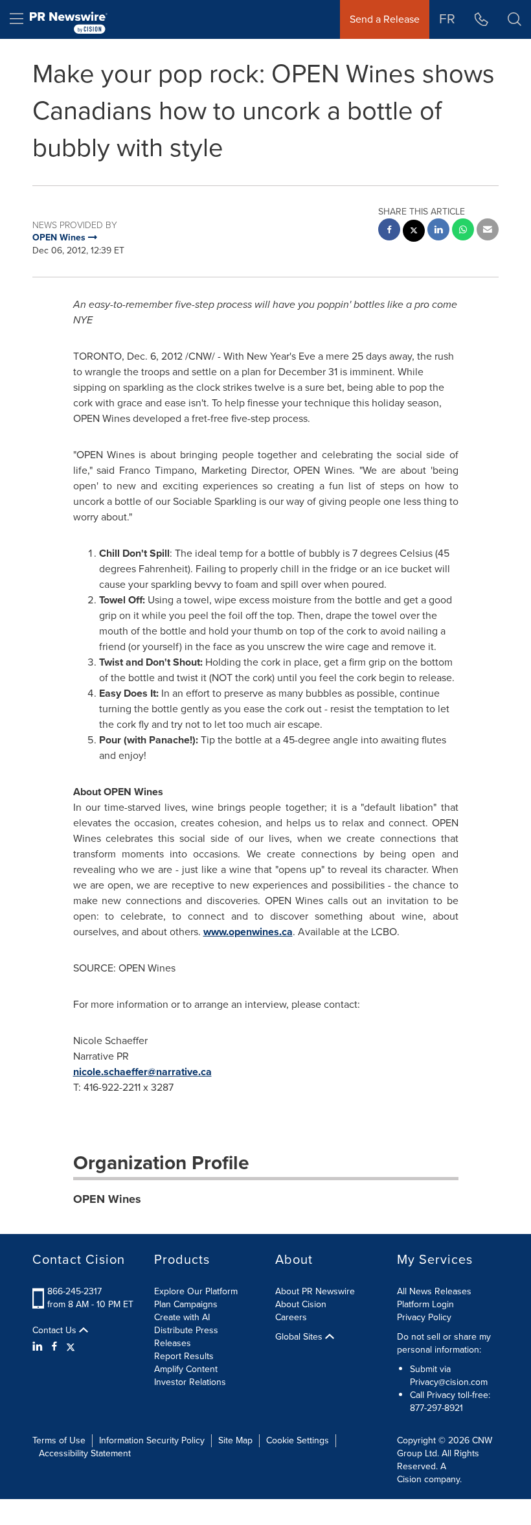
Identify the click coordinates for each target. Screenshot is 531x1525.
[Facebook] (54, 1346)
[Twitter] (70, 1346)
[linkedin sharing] (438, 231)
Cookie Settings (297, 1440)
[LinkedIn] (39, 1346)
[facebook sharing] (389, 231)
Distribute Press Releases (186, 1336)
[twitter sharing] (414, 232)
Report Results (184, 1356)
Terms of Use (58, 1440)
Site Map (235, 1440)
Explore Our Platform (196, 1291)
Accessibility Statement (85, 1453)
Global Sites (300, 1337)
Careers (291, 1317)
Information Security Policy (152, 1440)
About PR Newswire (315, 1291)
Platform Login (425, 1304)
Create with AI (182, 1317)
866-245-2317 (74, 1291)
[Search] (514, 19)
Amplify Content (186, 1369)
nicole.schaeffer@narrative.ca (142, 1071)
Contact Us (55, 1330)
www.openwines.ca (248, 931)
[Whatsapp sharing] (463, 231)
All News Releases (434, 1291)
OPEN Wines (107, 1199)
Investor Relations (190, 1382)
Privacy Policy (424, 1317)
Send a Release (385, 19)
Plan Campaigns (186, 1304)
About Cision (300, 1304)
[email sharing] (488, 231)
